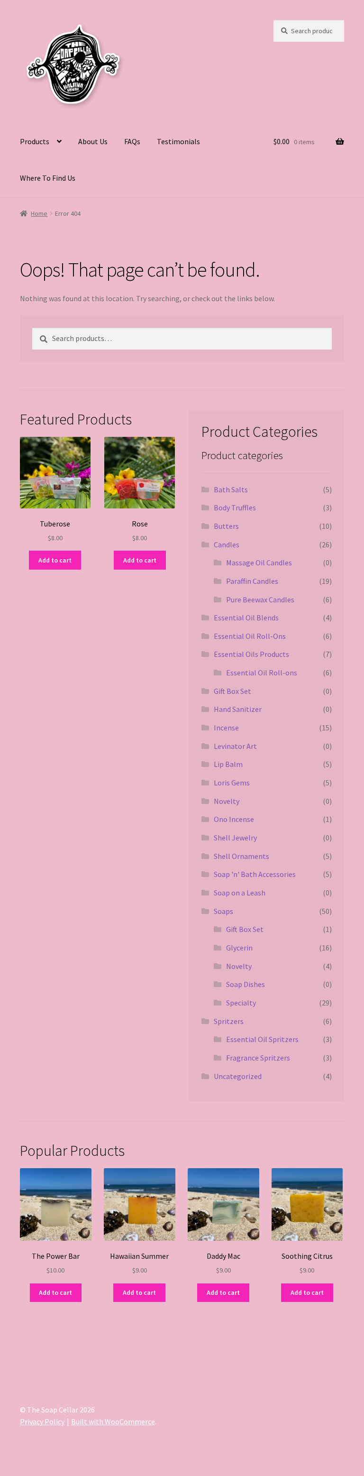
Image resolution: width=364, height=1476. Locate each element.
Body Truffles (235, 507)
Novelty (226, 801)
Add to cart (55, 560)
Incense (226, 727)
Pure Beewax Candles (260, 599)
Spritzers (229, 1021)
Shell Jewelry (235, 837)
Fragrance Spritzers (258, 1057)
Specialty (241, 1002)
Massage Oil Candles (259, 562)
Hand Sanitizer (238, 709)
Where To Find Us (47, 178)
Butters (226, 526)
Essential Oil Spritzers (262, 1039)
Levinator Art (235, 746)
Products (34, 141)
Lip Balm (228, 764)
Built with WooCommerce (113, 1421)
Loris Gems (232, 782)
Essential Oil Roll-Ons (250, 636)
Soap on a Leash (239, 892)
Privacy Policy (42, 1421)
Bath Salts (231, 489)
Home (39, 213)
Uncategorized (238, 1076)
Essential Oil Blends (246, 617)
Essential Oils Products (251, 654)
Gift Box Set (232, 691)
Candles (226, 544)
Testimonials (178, 141)
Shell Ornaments (241, 856)
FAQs (132, 141)
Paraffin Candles (252, 581)
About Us (93, 141)
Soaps (223, 911)
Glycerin (239, 947)
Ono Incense (234, 819)
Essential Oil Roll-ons (261, 672)
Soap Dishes (245, 984)
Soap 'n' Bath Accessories (255, 874)
